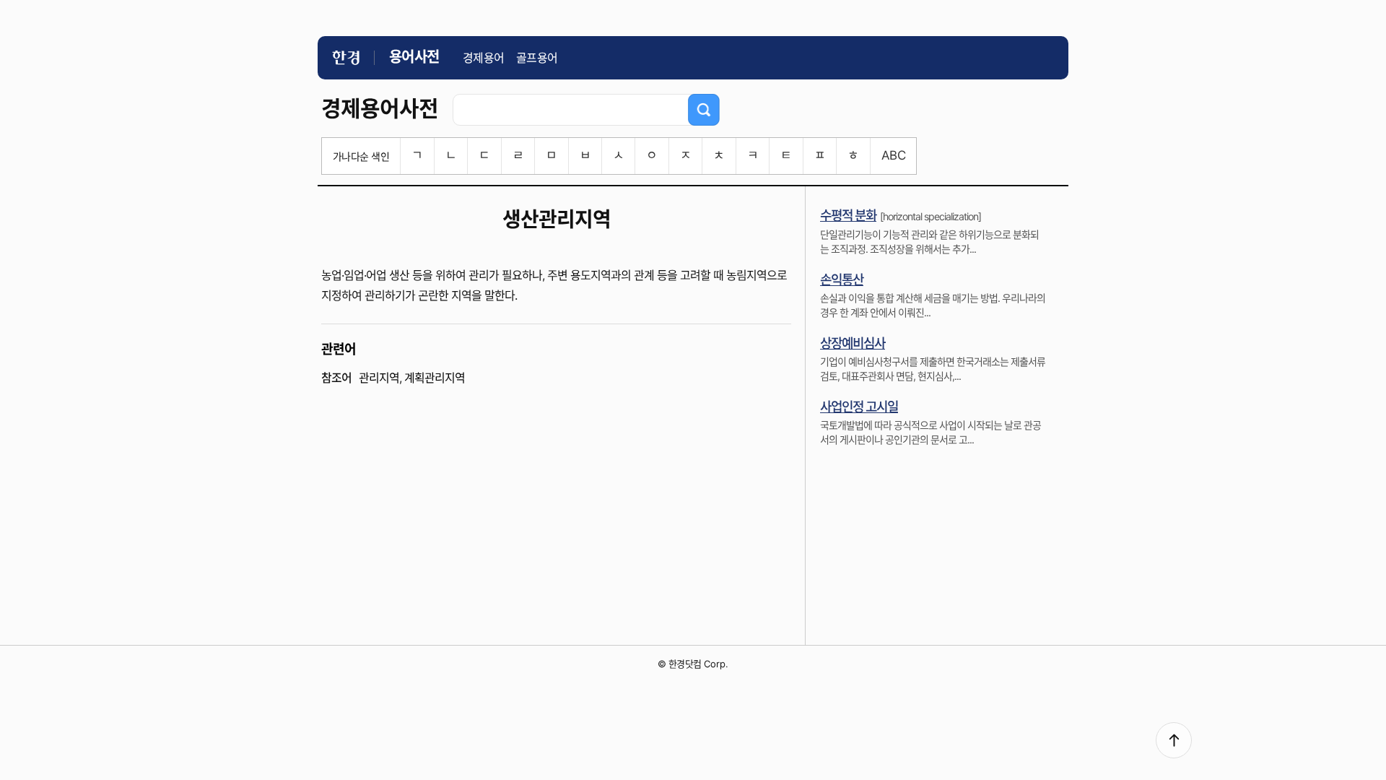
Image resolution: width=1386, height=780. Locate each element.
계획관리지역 (434, 377)
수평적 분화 (848, 215)
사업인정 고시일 (859, 407)
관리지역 (379, 377)
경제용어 (484, 58)
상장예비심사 (852, 343)
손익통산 (841, 279)
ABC (893, 155)
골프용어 (537, 58)
